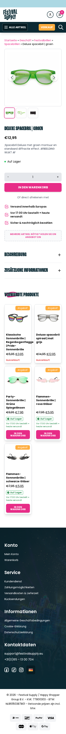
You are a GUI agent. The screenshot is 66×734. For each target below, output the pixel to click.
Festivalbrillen (42, 40)
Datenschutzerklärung (18, 632)
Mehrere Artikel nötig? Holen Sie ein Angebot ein (33, 236)
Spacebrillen (12, 44)
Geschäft (25, 40)
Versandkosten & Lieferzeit (21, 593)
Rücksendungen (14, 599)
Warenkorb (11, 560)
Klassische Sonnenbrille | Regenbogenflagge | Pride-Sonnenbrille (20, 342)
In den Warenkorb (33, 187)
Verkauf (47, 27)
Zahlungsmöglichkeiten (19, 587)
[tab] (33, 255)
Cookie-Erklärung (15, 626)
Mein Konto (11, 554)
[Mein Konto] (50, 14)
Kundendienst (13, 581)
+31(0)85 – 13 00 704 (19, 659)
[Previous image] (12, 77)
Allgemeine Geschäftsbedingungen (27, 620)
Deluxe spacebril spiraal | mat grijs (48, 338)
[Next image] (54, 77)
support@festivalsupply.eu (23, 653)
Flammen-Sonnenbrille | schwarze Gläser (18, 477)
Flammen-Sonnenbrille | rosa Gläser (45, 400)
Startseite (10, 40)
